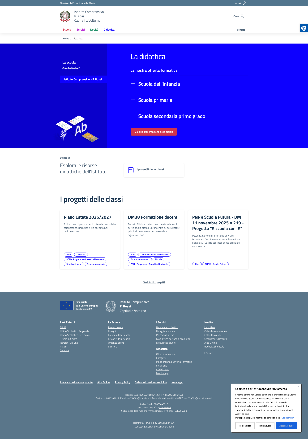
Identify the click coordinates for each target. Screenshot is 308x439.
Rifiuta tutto (265, 425)
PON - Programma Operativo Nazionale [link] (85, 259)
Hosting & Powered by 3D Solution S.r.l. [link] (154, 423)
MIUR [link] (63, 327)
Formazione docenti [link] (140, 259)
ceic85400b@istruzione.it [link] (139, 398)
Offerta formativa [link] (165, 354)
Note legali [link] (177, 382)
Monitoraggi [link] (162, 373)
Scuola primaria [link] (155, 100)
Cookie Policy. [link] (288, 417)
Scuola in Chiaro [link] (68, 339)
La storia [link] (112, 346)
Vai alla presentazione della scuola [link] (154, 132)
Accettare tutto (286, 425)
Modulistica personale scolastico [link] (173, 339)
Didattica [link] (109, 29)
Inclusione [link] (161, 365)
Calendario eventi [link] (213, 335)
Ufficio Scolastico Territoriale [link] (75, 335)
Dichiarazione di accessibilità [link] (151, 382)
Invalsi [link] (63, 346)
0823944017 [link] (112, 398)
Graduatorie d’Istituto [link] (215, 339)
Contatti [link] (241, 30)
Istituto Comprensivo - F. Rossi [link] (83, 79)
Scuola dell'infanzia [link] (159, 84)
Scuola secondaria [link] (96, 264)
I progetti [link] (161, 358)
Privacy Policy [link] (122, 382)
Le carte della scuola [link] (119, 339)
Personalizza (245, 425)
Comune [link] (64, 350)
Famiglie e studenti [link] (166, 331)
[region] (266, 408)
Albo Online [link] (210, 343)
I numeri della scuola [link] (119, 335)
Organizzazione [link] (116, 343)
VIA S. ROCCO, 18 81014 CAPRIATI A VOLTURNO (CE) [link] (158, 394)
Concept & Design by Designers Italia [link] (154, 426)
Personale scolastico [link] (167, 327)
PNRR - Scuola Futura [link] (215, 264)
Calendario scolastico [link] (215, 331)
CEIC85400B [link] (165, 407)
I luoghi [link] (112, 331)
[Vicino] (298, 386)
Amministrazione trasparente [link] (76, 382)
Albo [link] (68, 254)
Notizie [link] (158, 259)
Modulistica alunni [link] (165, 343)
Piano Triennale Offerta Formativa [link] (174, 362)
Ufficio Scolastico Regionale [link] (74, 331)
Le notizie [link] (209, 327)
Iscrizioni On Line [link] (69, 343)
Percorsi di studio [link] (165, 335)
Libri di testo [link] (162, 369)
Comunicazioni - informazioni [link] (154, 254)
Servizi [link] (81, 29)
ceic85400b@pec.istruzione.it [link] (198, 398)
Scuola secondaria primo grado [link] (171, 116)
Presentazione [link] (115, 327)
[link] (304, 28)
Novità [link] (94, 29)
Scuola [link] (67, 29)
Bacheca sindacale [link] (214, 346)
